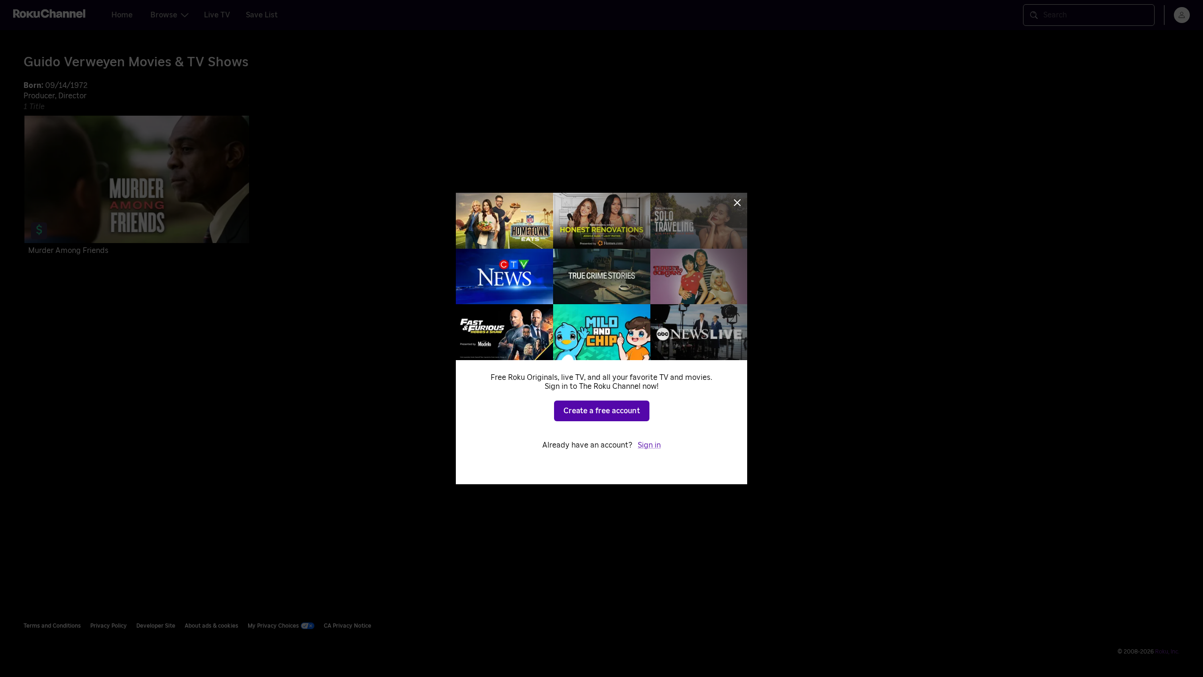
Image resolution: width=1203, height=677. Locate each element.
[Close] (737, 202)
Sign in (649, 445)
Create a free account (601, 411)
